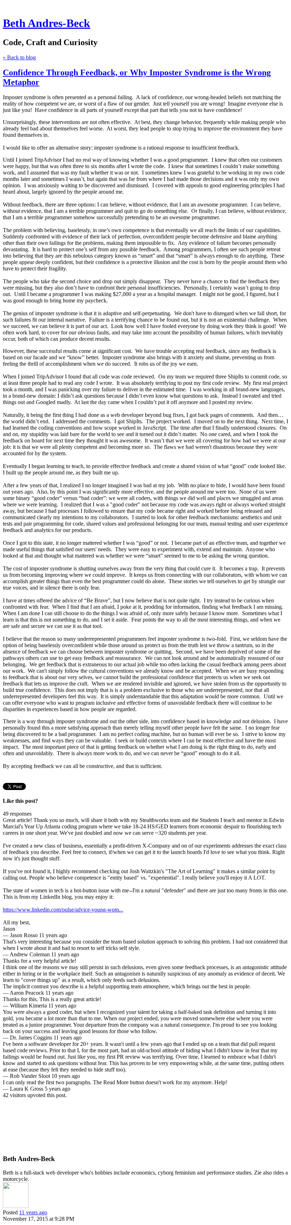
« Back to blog (19, 57)
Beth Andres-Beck (46, 23)
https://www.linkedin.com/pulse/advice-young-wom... (63, 910)
